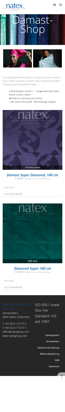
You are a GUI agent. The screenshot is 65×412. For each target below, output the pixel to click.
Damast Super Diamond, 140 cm (32, 174)
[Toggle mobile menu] (60, 4)
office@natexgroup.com (16, 331)
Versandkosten (16, 193)
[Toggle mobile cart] (54, 4)
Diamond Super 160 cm (32, 268)
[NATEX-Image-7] (38, 50)
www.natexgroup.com (15, 336)
